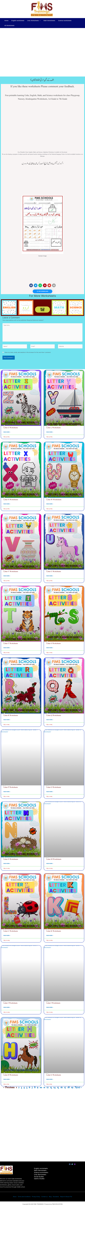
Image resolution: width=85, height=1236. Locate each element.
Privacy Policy (36, 1196)
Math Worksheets (49, 20)
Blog (50, 1196)
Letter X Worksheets (10, 499)
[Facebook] (69, 1164)
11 (44, 1087)
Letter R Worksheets (10, 715)
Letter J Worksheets (10, 1003)
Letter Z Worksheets (10, 428)
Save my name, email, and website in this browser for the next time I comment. (28, 352)
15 (58, 1087)
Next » (78, 1087)
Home (6, 20)
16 (61, 1087)
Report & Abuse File (66, 1196)
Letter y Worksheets (53, 428)
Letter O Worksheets (53, 787)
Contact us (44, 1196)
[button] (40, 20)
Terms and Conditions (24, 1196)
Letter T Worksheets (10, 643)
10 (41, 1087)
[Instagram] (74, 1164)
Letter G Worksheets (53, 1075)
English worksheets (17, 20)
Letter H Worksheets (10, 1075)
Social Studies (39, 1176)
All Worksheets (9, 25)
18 (68, 1087)
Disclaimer (56, 1196)
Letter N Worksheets (10, 859)
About (14, 1196)
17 (65, 1087)
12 (48, 1087)
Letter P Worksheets (10, 787)
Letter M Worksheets (53, 859)
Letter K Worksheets (53, 931)
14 (54, 1087)
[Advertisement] (42, 40)
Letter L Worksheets (10, 931)
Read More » (6, 432)
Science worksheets (64, 20)
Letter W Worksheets (53, 499)
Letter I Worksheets (53, 1003)
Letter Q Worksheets (53, 715)
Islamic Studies (39, 1178)
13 (51, 1087)
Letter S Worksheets (53, 643)
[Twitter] (72, 1164)
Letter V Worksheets (10, 571)
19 (72, 1087)
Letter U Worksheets (53, 571)
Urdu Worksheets (33, 20)
